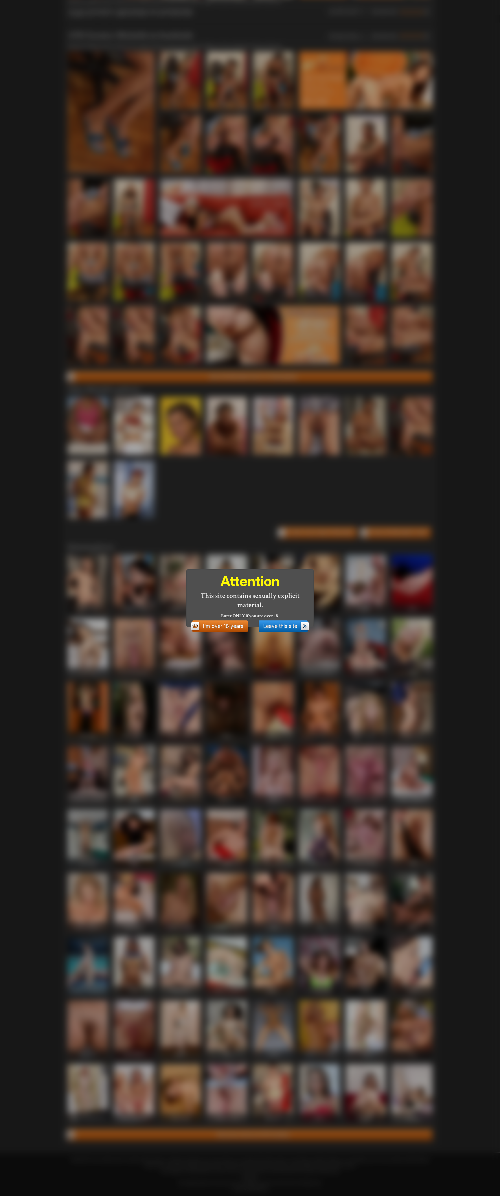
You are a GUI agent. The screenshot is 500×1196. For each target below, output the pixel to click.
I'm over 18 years (223, 626)
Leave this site (280, 626)
